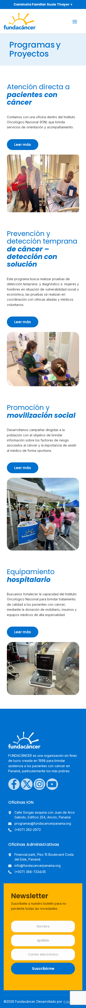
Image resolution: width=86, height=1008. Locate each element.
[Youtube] (52, 784)
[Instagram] (39, 784)
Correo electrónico (43, 954)
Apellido (43, 940)
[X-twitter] (26, 784)
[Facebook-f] (14, 784)
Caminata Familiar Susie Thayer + (43, 4)
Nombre (43, 926)
